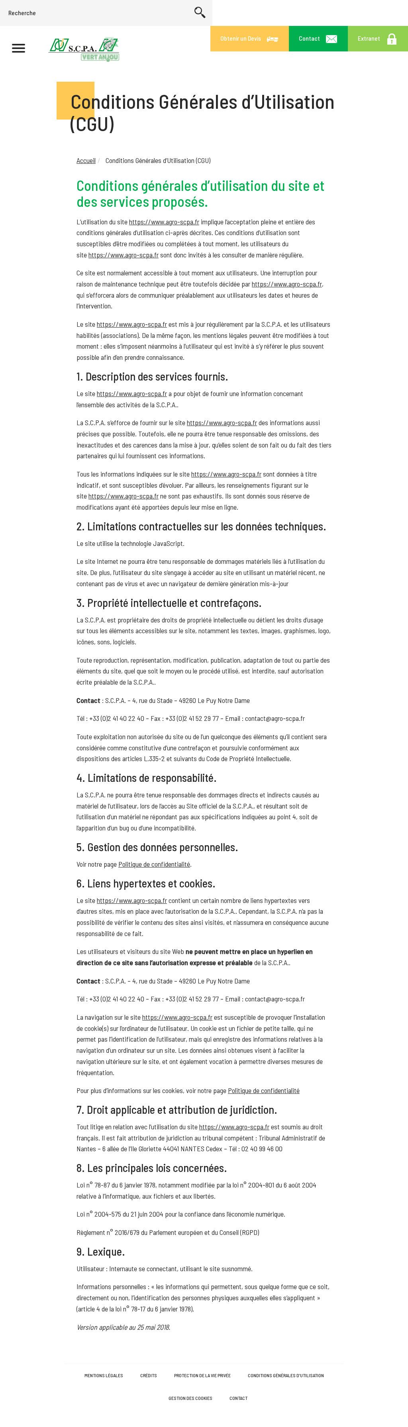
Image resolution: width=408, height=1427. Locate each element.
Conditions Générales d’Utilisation (286, 1375)
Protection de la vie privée (202, 1375)
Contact (238, 1398)
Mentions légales (103, 1375)
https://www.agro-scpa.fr (164, 221)
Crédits (148, 1375)
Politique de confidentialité (154, 864)
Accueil (86, 160)
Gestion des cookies (190, 1398)
